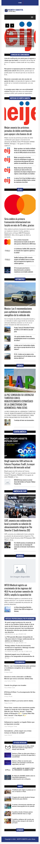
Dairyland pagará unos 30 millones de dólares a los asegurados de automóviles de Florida (19, 656)
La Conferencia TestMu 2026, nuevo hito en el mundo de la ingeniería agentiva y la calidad (25, 251)
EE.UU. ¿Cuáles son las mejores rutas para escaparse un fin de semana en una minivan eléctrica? (25, 356)
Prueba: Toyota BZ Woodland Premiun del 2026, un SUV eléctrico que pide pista (24, 330)
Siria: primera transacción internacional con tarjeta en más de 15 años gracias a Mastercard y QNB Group (25, 242)
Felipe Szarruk (8, 703)
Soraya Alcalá (8, 696)
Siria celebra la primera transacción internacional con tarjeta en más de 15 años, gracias (19, 222)
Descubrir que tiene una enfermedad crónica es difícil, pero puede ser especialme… (18, 91)
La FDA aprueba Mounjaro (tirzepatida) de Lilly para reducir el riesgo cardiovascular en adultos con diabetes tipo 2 (19, 639)
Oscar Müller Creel (9, 687)
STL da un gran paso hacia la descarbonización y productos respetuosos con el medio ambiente (23, 270)
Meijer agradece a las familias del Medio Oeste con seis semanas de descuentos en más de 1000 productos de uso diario (24, 150)
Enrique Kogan (8, 672)
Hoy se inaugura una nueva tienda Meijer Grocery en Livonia (18, 32)
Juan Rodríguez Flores (10, 726)
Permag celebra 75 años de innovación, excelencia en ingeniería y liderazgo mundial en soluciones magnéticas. (19, 647)
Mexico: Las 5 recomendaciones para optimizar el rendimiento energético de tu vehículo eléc (18, 312)
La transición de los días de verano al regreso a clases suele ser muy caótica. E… (19, 61)
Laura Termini (8, 735)
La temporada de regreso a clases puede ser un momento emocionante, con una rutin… (19, 82)
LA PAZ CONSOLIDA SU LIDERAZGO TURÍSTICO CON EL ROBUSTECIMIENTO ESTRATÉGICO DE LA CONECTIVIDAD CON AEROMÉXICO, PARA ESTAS (19, 401)
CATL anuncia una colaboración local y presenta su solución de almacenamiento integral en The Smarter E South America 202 (18, 525)
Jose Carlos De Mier (10, 681)
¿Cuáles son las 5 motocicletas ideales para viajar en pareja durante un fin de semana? (24, 347)
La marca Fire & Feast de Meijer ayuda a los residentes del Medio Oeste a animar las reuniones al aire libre (24, 180)
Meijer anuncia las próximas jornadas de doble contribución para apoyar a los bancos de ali (18, 131)
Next (12, 26)
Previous (7, 26)
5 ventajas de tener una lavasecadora (24, 420)
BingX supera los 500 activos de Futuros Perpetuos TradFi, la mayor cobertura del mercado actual (19, 464)
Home (20, 2)
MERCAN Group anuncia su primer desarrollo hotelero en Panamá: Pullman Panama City (24, 482)
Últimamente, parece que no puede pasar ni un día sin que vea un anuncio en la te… (19, 72)
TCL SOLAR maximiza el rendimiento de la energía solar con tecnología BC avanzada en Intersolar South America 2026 (24, 546)
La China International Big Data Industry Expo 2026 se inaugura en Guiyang (23, 609)
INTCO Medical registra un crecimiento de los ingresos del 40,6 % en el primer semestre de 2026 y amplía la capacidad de (18, 590)
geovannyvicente (9, 718)
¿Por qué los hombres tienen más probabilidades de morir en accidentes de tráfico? (24, 338)
